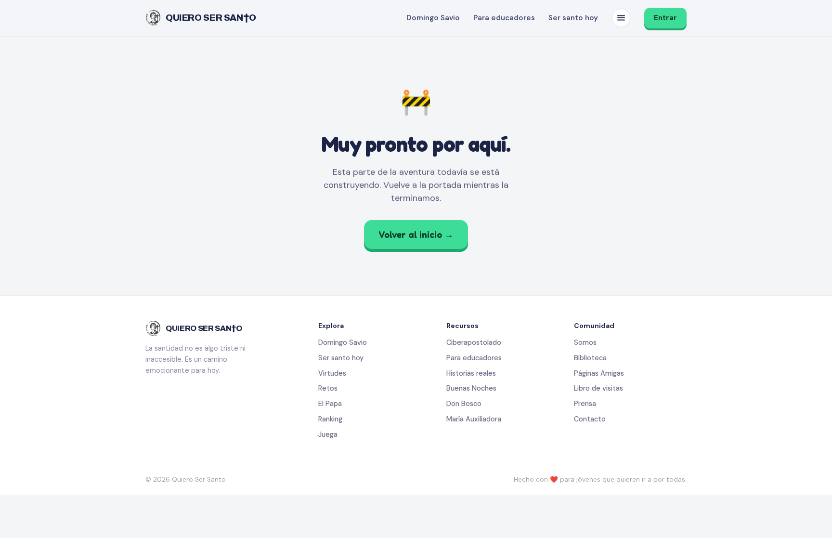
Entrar (665, 18)
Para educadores (504, 18)
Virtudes (332, 373)
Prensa (585, 403)
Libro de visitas (598, 388)
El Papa (330, 403)
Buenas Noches (471, 388)
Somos (585, 342)
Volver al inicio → (416, 234)
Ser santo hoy (573, 18)
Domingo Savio (433, 18)
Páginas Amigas (599, 373)
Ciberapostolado (473, 342)
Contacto (590, 419)
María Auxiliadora (473, 419)
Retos (328, 388)
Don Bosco (463, 403)
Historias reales (471, 373)
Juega (328, 434)
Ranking (330, 419)
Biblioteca (590, 358)
